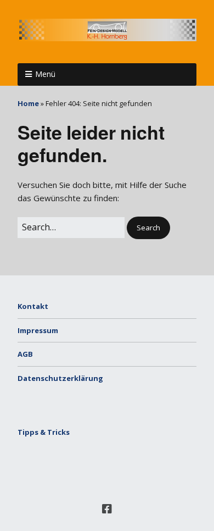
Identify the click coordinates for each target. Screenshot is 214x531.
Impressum (38, 330)
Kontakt (33, 306)
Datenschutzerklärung (60, 378)
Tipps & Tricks (44, 432)
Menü (45, 74)
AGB (25, 354)
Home (28, 103)
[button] (148, 228)
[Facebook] (107, 509)
